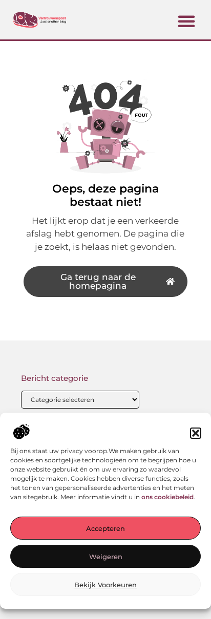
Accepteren (105, 528)
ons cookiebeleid (167, 497)
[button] (196, 433)
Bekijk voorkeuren (105, 585)
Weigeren (105, 556)
